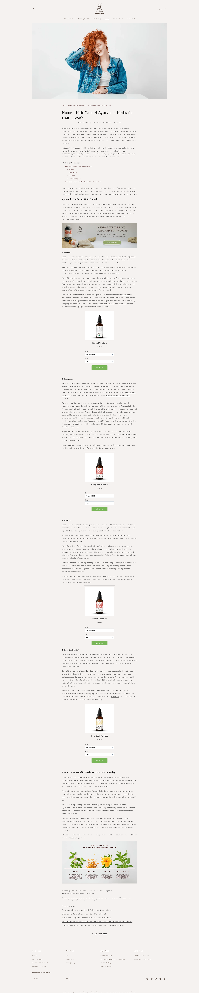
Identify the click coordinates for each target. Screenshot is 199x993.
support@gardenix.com (143, 959)
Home (64, 105)
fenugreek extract (70, 424)
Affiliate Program (39, 966)
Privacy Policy (105, 963)
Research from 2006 (97, 421)
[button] (34, 9)
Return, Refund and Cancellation (112, 959)
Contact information (131, 992)
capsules (122, 304)
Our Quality (70, 963)
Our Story (70, 959)
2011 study (106, 680)
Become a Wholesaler (40, 963)
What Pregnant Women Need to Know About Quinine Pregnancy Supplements (97, 922)
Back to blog (101, 934)
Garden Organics (69, 818)
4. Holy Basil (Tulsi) (74, 179)
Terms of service (106, 992)
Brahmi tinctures (106, 304)
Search (35, 955)
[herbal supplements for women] (99, 248)
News (70, 105)
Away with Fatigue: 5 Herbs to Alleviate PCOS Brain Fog (86, 918)
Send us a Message (141, 955)
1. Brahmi (70, 169)
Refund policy (83, 992)
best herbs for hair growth (103, 448)
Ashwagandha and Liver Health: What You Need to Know (87, 910)
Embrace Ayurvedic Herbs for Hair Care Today (84, 182)
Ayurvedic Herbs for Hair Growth (78, 166)
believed (126, 295)
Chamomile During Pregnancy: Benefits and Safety (84, 914)
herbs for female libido (72, 541)
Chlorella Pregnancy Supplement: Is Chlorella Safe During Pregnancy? (93, 925)
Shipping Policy (106, 955)
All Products (37, 959)
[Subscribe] (67, 978)
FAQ (67, 955)
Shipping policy (118, 992)
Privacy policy (94, 992)
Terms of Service (106, 966)
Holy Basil (115, 697)
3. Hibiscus (71, 176)
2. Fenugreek (72, 173)
